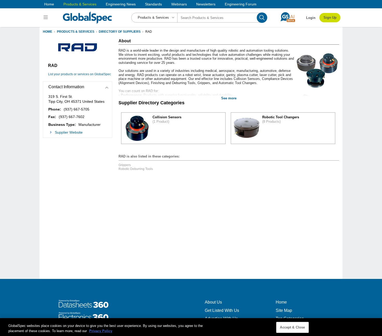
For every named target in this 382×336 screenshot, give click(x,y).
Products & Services (79, 4)
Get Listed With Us (222, 310)
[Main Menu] (46, 18)
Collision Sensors (167, 117)
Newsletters (205, 4)
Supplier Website (69, 132)
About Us (213, 302)
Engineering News (121, 4)
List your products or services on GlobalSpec (79, 74)
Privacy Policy (100, 331)
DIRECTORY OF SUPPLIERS (120, 31)
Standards (153, 4)
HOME (47, 31)
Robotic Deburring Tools (135, 169)
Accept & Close (292, 327)
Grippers (124, 165)
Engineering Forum (240, 4)
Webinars (179, 4)
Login (310, 18)
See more (228, 98)
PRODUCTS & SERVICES (75, 31)
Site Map (284, 310)
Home (49, 4)
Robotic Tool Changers (280, 117)
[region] (191, 327)
